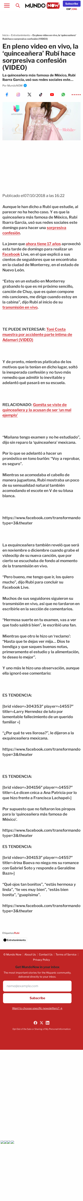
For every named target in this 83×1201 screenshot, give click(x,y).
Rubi (16, 932)
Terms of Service (66, 954)
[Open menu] (6, 5)
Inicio (5, 35)
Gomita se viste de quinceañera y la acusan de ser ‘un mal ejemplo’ (36, 410)
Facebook (11, 254)
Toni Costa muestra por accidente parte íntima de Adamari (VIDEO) (37, 334)
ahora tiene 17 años (43, 244)
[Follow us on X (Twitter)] (41, 1023)
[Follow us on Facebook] (35, 1023)
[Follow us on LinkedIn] (47, 1023)
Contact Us (46, 954)
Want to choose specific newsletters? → (37, 1008)
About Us (30, 954)
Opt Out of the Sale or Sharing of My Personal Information (41, 1029)
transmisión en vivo (19, 307)
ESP (68, 9)
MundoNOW (15, 85)
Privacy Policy (41, 959)
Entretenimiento (20, 35)
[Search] (17, 5)
